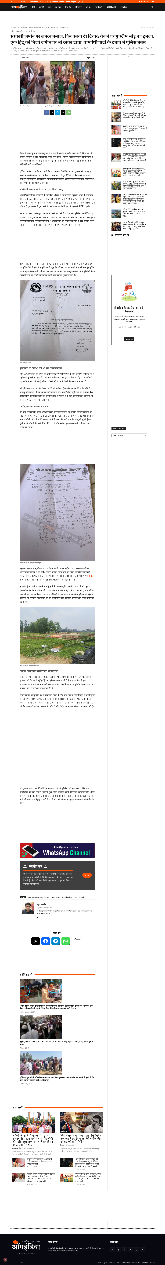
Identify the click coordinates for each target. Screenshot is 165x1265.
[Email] (63, 112)
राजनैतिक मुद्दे (64, 1131)
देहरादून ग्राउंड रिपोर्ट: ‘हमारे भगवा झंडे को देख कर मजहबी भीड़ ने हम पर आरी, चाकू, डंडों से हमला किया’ (56, 1043)
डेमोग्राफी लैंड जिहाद (67, 897)
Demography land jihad (35, 897)
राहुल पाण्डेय (91, 57)
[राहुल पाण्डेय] (28, 910)
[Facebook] (139, 1)
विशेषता (62, 1145)
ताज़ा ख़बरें (116, 95)
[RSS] (144, 1)
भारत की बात (16, 1131)
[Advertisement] (57, 728)
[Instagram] (142, 1)
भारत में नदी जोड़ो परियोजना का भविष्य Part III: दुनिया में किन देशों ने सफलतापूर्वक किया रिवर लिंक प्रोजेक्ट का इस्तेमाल (134, 185)
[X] (147, 1)
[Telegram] (57, 112)
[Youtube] (153, 1)
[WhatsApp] (150, 1)
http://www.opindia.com (44, 908)
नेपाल (76, 897)
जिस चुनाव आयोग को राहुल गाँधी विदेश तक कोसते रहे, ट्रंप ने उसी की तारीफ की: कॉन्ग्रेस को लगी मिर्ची (80, 1138)
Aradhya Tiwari (17, 1148)
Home (13, 27)
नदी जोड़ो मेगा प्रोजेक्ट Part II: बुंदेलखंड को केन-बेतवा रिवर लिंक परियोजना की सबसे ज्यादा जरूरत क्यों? (134, 213)
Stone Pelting (56, 897)
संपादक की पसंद (30, 31)
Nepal (47, 897)
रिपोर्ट (17, 27)
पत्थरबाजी (81, 897)
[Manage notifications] (5, 1260)
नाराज (91, 575)
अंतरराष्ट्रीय (24, 27)
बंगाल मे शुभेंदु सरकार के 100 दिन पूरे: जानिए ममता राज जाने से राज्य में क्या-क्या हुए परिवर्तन (39, 1161)
